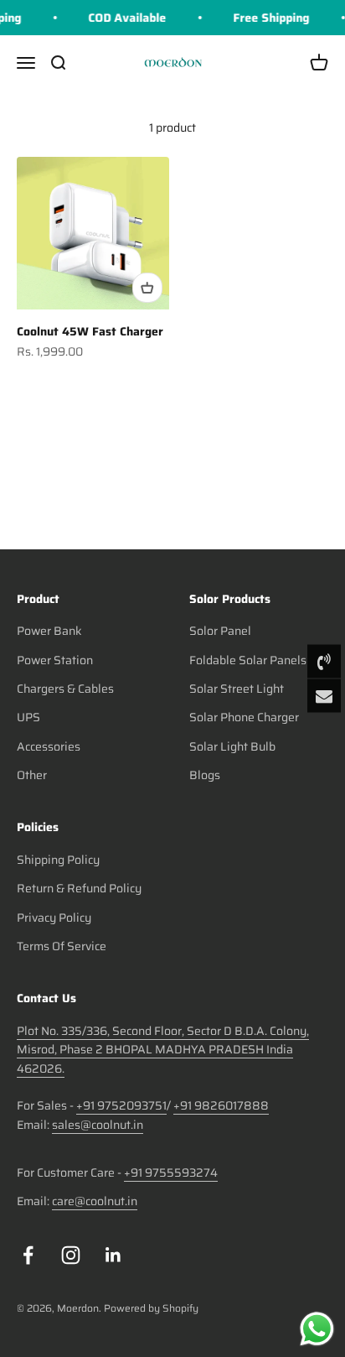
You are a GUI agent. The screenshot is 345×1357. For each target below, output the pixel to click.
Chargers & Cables (65, 688)
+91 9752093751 (121, 1105)
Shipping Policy (58, 859)
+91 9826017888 (221, 1105)
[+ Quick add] (147, 288)
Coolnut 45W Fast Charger (90, 331)
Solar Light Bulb (232, 746)
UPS (28, 717)
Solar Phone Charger (244, 717)
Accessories (48, 746)
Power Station (55, 660)
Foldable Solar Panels (247, 660)
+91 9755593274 (171, 1172)
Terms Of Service (61, 946)
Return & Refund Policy (79, 888)
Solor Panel (220, 630)
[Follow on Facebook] (28, 1255)
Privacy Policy (54, 917)
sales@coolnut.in (97, 1124)
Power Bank (49, 630)
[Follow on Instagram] (70, 1255)
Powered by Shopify (151, 1308)
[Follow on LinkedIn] (113, 1255)
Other (32, 775)
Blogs (204, 775)
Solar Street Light (236, 688)
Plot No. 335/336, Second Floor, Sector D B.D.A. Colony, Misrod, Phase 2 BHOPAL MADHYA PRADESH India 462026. (163, 1050)
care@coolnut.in (94, 1201)
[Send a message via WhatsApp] (317, 1329)
